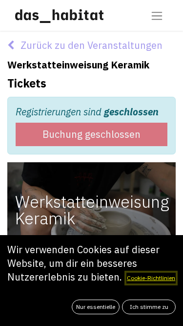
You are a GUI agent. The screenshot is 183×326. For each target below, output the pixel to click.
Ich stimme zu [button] (149, 306)
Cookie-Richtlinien (151, 278)
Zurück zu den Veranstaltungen (90, 45)
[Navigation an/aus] (157, 15)
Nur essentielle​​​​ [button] (95, 306)
